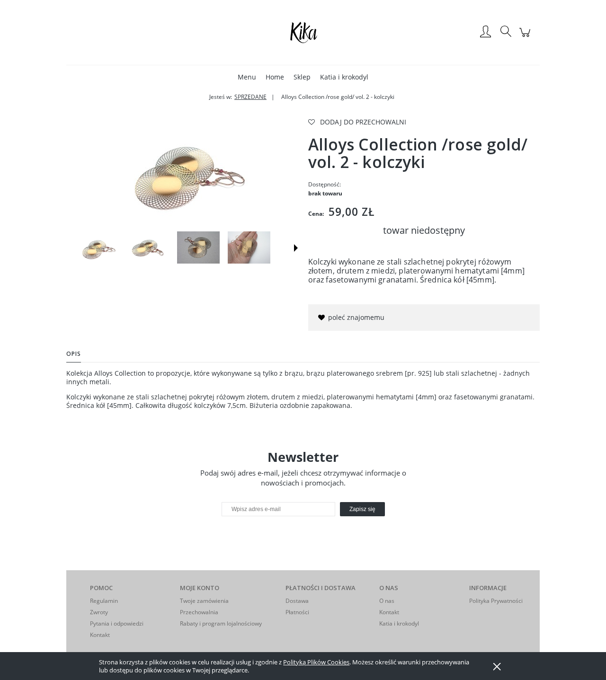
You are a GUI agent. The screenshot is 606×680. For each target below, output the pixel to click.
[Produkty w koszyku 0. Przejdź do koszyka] (526, 37)
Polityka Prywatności (496, 601)
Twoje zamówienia (204, 601)
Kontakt (100, 635)
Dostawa (297, 601)
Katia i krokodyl (399, 623)
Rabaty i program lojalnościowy (221, 623)
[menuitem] (247, 76)
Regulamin (104, 601)
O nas (386, 601)
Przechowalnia (199, 612)
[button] (296, 248)
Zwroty (99, 612)
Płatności (297, 612)
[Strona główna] (303, 32)
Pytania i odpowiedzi (116, 623)
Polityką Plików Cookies (316, 662)
